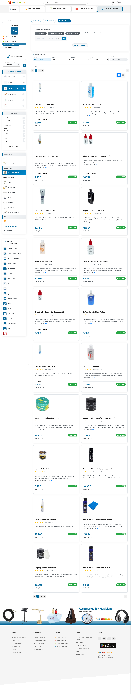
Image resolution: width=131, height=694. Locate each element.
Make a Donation (38, 649)
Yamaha (14, 133)
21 (39, 70)
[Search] (24, 65)
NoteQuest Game (81, 645)
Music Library (9, 21)
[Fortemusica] (99, 656)
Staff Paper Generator (82, 648)
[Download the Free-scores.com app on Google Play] (108, 645)
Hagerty (14, 118)
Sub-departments (37, 57)
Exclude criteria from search (93, 33)
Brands (73, 57)
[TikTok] (114, 638)
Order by (92, 57)
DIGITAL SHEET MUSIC (10, 41)
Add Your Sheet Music (39, 640)
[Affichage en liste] (123, 75)
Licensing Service (38, 643)
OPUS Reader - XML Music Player (84, 638)
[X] (109, 638)
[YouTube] (104, 638)
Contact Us (15, 640)
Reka (14, 128)
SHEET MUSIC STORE (10, 39)
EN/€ (119, 2)
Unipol (14, 138)
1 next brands (14, 147)
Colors (53, 57)
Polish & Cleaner (73, 33)
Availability (112, 56)
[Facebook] (99, 638)
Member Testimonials (18, 643)
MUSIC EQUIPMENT (9, 44)
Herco (14, 141)
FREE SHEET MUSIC (10, 36)
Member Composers (39, 637)
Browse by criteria (79, 45)
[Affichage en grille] (119, 75)
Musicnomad (14, 125)
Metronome (79, 642)
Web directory (80, 654)
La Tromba (14, 120)
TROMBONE (41, 33)
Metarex (14, 136)
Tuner (77, 651)
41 (42, 70)
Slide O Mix (14, 123)
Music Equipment (62, 646)
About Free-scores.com (19, 637)
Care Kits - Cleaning (14, 72)
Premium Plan (37, 646)
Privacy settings (16, 652)
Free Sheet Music (62, 637)
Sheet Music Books (62, 640)
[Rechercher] (85, 2)
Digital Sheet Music (62, 643)
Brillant (14, 131)
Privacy (14, 649)
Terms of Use (16, 646)
